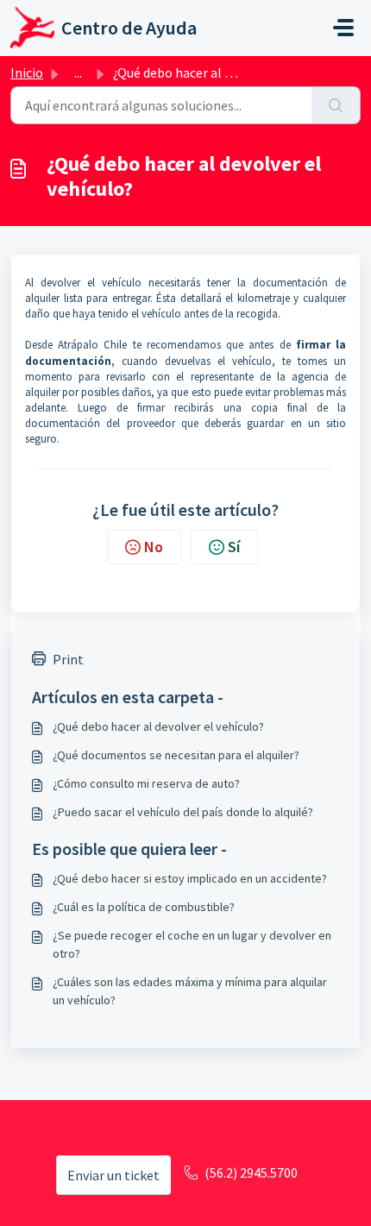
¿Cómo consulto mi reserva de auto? (146, 783)
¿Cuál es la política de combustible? (144, 907)
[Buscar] (336, 105)
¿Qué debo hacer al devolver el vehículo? (158, 726)
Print (68, 659)
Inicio (26, 72)
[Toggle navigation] (343, 27)
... (78, 72)
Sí (234, 546)
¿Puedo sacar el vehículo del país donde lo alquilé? (183, 812)
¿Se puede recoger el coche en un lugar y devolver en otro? (192, 944)
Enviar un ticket (113, 1175)
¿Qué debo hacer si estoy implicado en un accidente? (190, 878)
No (153, 546)
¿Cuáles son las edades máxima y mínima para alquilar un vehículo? (190, 991)
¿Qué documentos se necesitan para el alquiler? (176, 755)
